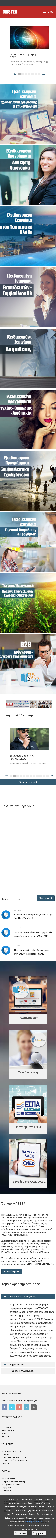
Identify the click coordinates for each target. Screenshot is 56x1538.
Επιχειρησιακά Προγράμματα (14, 1460)
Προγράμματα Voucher (11, 1451)
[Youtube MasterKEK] (34, 1407)
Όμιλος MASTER (8, 1478)
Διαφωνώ (20, 1533)
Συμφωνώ (39, 1533)
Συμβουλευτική (17, 1364)
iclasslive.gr (6, 1427)
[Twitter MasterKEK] (12, 1407)
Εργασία (5, 1463)
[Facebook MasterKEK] (4, 1407)
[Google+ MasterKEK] (19, 1407)
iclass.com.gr (7, 1424)
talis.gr (4, 1433)
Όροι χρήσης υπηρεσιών (12, 1484)
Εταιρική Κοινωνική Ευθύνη (13, 1481)
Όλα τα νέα (44, 898)
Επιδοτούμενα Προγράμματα (14, 1457)
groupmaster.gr (8, 1430)
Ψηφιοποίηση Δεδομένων (22, 1371)
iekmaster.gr (7, 1436)
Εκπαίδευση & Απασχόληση (23, 1296)
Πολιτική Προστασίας (33, 1521)
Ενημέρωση (6, 1487)
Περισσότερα (10, 1271)
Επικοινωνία (7, 1490)
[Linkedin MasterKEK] (26, 1407)
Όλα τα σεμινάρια (27, 782)
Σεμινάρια (6, 1454)
